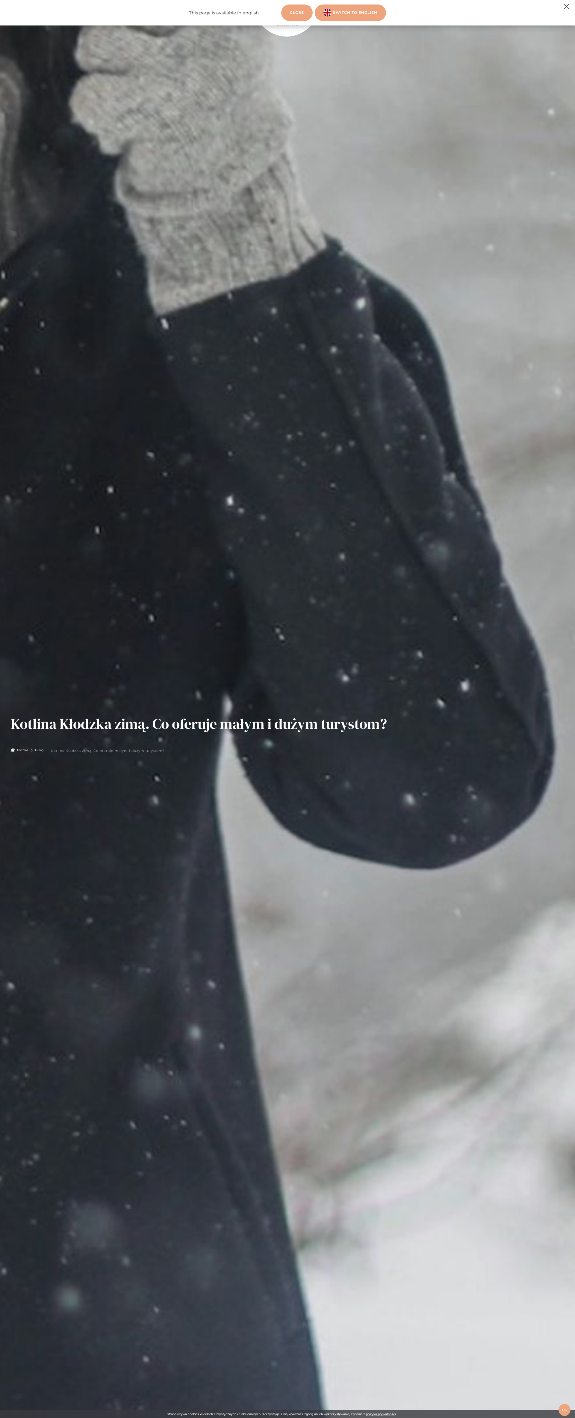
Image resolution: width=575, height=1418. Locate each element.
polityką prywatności (381, 1414)
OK (564, 1410)
